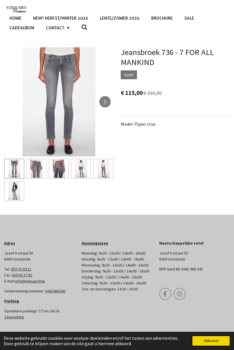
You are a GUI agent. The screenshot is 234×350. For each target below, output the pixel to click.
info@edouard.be (30, 281)
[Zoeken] (84, 27)
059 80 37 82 (22, 275)
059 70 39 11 (21, 269)
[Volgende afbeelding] (105, 101)
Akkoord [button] (211, 340)
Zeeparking (14, 317)
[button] (14, 169)
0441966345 (55, 291)
